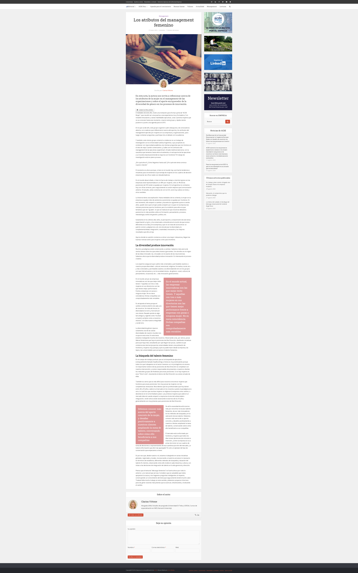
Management (212, 6)
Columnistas (129, 2)
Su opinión (131, 529)
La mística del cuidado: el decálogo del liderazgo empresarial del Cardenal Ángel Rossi (217, 204)
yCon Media (171, 570)
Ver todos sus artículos (135, 515)
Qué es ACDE (228, 570)
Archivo (222, 570)
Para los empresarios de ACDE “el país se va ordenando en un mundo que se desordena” (217, 166)
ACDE (155, 570)
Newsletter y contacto (150, 2)
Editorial (131, 6)
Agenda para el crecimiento (160, 6)
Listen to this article (146, 110)
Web (177, 547)
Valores (190, 6)
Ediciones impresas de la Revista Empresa (170, 2)
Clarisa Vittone (167, 90)
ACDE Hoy (142, 6)
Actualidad (200, 6)
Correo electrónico (159, 547)
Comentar (162, 30)
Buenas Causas (179, 6)
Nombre (131, 547)
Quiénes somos (138, 2)
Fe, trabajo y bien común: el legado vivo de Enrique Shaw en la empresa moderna (218, 184)
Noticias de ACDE (218, 130)
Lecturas (223, 6)
